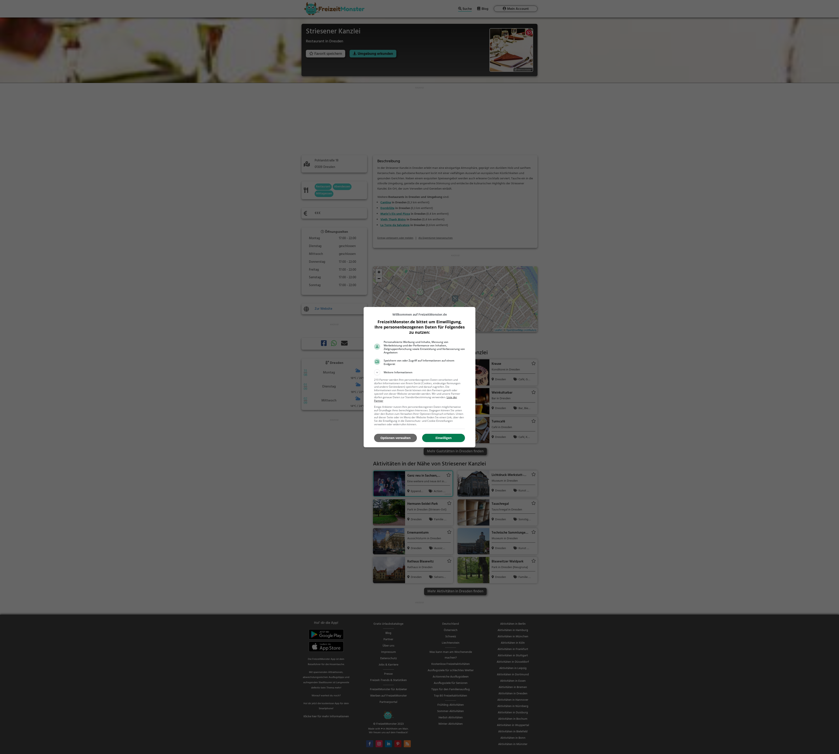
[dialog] (419, 377)
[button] (419, 372)
